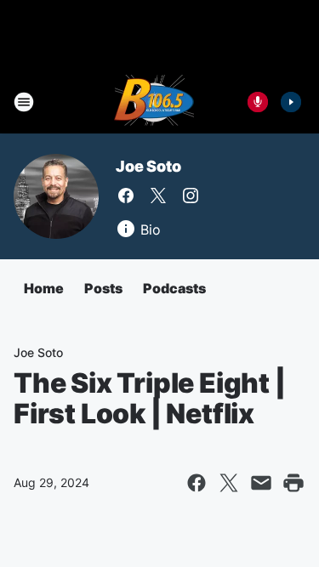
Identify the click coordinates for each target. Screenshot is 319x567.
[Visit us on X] (158, 195)
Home (44, 288)
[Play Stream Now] (291, 102)
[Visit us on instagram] (190, 195)
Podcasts (174, 288)
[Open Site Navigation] (24, 102)
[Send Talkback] (258, 102)
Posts (103, 288)
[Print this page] (293, 483)
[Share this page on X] (229, 483)
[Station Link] (154, 102)
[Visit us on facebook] (126, 195)
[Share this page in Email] (261, 483)
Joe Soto (148, 166)
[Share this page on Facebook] (196, 483)
